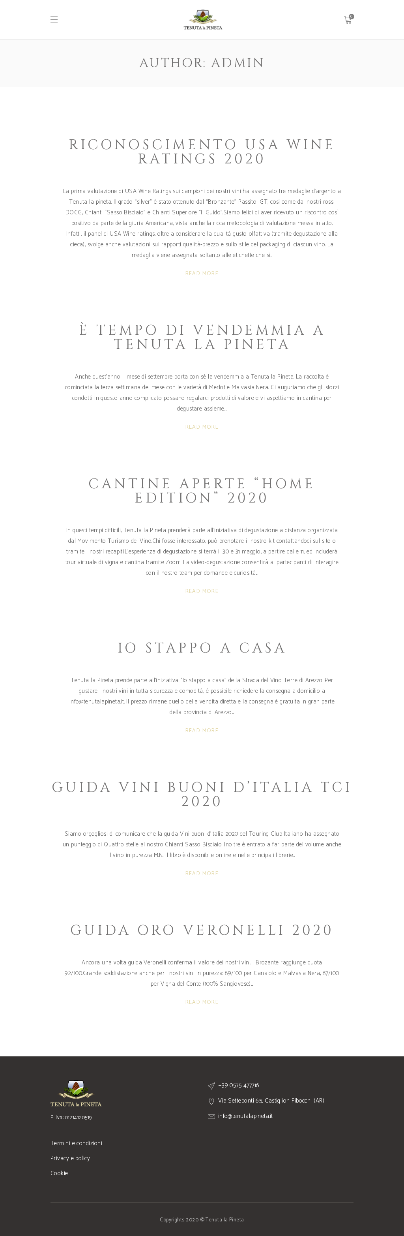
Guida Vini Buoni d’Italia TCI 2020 (202, 794)
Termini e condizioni (76, 1143)
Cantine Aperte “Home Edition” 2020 (202, 491)
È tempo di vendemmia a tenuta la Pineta (202, 337)
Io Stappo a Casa (202, 648)
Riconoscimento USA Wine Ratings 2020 (202, 152)
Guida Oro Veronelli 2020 (202, 930)
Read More (202, 273)
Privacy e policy (70, 1158)
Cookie (59, 1173)
